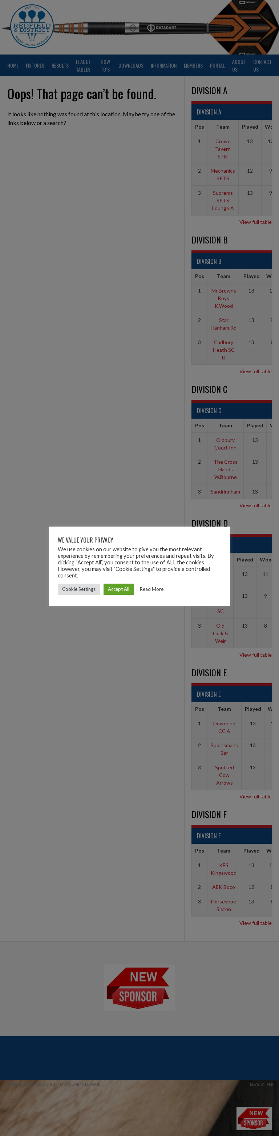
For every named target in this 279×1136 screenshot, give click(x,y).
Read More (151, 589)
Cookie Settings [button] (79, 589)
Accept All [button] (118, 589)
